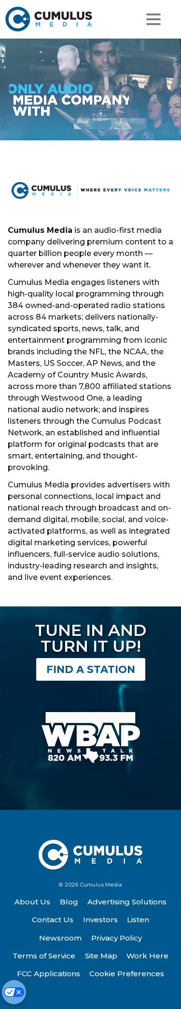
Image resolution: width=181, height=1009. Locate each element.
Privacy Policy (116, 937)
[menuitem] (33, 902)
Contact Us (52, 919)
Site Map (101, 955)
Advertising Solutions (127, 901)
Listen (138, 919)
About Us (32, 901)
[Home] (49, 19)
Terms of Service (44, 955)
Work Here (147, 955)
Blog (69, 901)
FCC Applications (48, 973)
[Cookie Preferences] (14, 992)
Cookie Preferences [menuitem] (126, 973)
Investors (100, 919)
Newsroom (60, 937)
